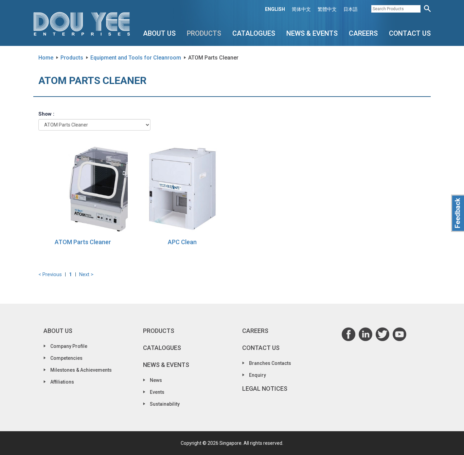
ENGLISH (275, 9)
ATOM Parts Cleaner (83, 242)
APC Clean (182, 242)
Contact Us (410, 33)
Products (204, 33)
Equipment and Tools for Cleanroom (135, 57)
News (156, 380)
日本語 (350, 9)
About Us (159, 33)
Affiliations (62, 382)
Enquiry (257, 375)
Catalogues (253, 33)
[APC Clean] (182, 188)
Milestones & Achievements (81, 370)
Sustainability (165, 404)
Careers (363, 33)
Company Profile (68, 346)
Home (45, 57)
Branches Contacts (270, 363)
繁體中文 (327, 9)
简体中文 (301, 9)
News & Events (312, 33)
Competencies (66, 358)
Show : (46, 114)
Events (157, 392)
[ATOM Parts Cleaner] (83, 188)
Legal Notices (264, 388)
